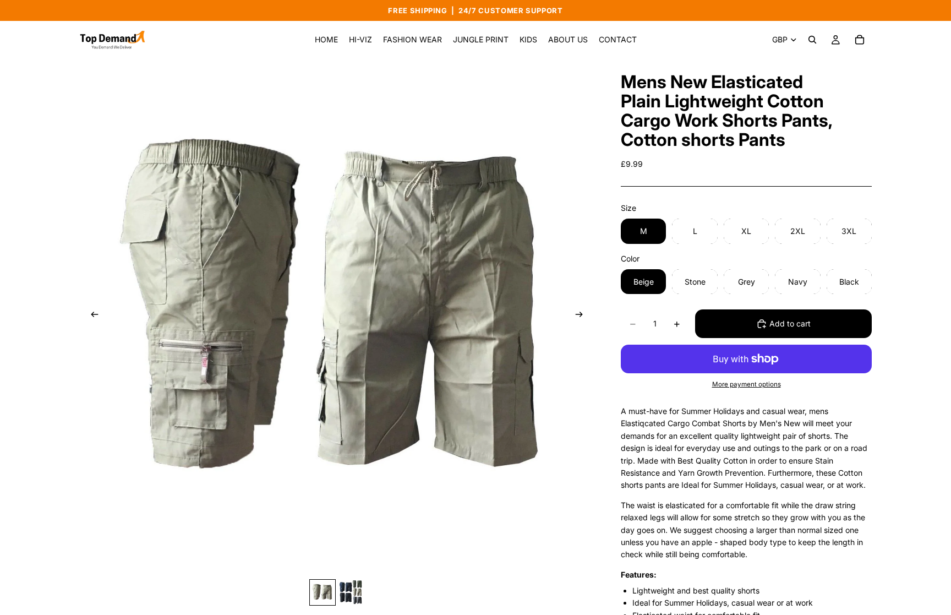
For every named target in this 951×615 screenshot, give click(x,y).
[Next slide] (582, 316)
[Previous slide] (91, 316)
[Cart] (860, 40)
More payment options (746, 384)
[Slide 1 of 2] (322, 592)
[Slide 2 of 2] (351, 592)
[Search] (812, 40)
